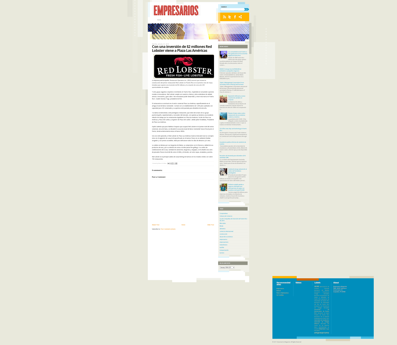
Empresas (322, 329)
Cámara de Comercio (226, 216)
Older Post (210, 225)
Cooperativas (224, 213)
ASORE (316, 286)
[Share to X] (174, 163)
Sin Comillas (280, 295)
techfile (222, 247)
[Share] (240, 17)
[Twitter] (230, 17)
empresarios (223, 239)
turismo (222, 253)
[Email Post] (168, 163)
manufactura (223, 245)
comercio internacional (226, 231)
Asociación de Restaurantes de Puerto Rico (321, 311)
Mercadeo (223, 223)
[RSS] (224, 17)
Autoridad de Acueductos (321, 320)
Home (159, 20)
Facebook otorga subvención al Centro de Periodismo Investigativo (237, 171)
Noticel (279, 291)
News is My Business (283, 293)
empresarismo (224, 242)
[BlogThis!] (172, 163)
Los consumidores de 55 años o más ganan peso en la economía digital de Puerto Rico (237, 53)
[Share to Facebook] (176, 163)
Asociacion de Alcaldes (321, 290)
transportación (224, 250)
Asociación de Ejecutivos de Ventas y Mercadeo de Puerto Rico (321, 297)
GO (246, 9)
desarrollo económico (226, 237)
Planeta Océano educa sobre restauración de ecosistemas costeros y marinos (236, 115)
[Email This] (170, 163)
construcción (223, 234)
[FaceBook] (235, 17)
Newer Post (155, 225)
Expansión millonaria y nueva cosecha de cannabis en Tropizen (236, 97)
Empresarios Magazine (283, 342)
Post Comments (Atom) (168, 229)
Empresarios (280, 288)
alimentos (222, 228)
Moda (221, 226)
